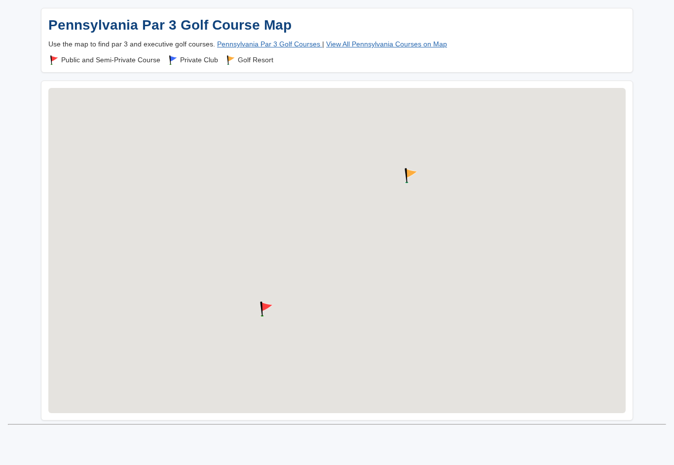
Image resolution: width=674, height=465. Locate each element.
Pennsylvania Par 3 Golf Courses (269, 44)
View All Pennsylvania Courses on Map (386, 44)
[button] (265, 309)
